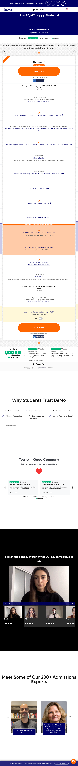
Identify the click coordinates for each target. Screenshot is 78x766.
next (74, 52)
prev (4, 52)
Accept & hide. (61, 763)
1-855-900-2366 (39, 10)
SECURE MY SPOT (39, 71)
